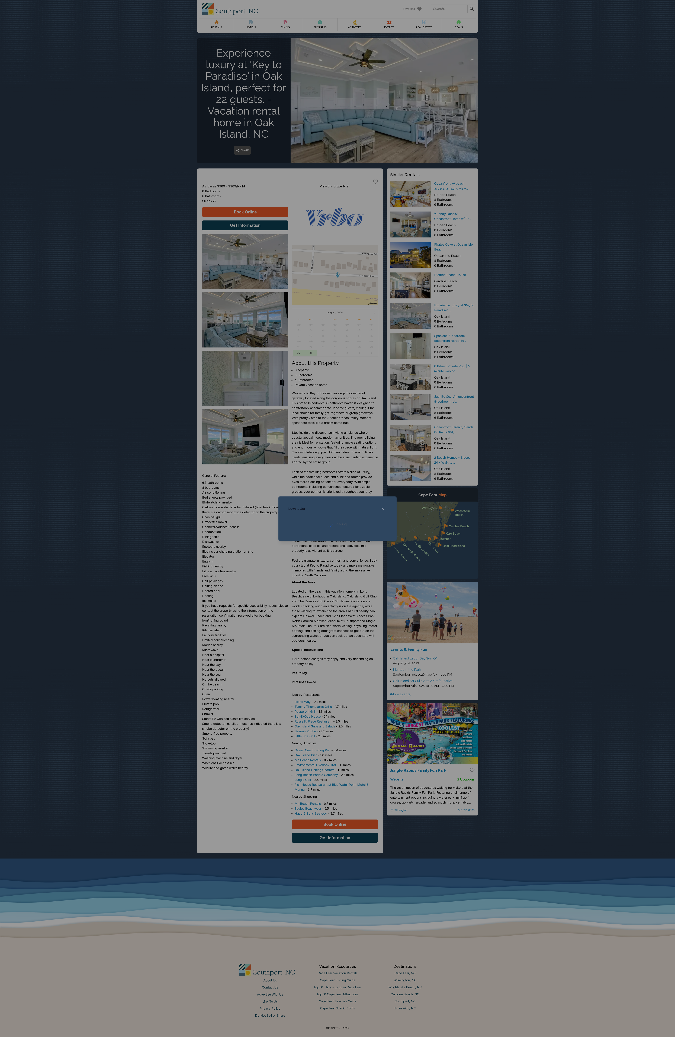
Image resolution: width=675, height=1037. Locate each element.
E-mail (303, 553)
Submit (337, 573)
